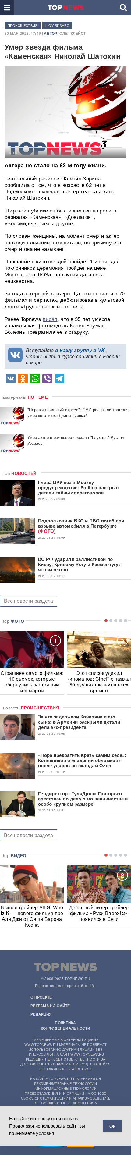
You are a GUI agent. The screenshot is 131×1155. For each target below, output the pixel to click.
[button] (7, 7)
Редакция (41, 1014)
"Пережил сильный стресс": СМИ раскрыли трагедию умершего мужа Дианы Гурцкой (79, 412)
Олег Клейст (72, 33)
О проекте (41, 997)
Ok (112, 1126)
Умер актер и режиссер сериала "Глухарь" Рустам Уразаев (76, 440)
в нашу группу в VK (80, 350)
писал (50, 319)
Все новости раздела (28, 600)
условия (45, 1133)
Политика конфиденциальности (65, 1025)
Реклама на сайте (50, 1005)
